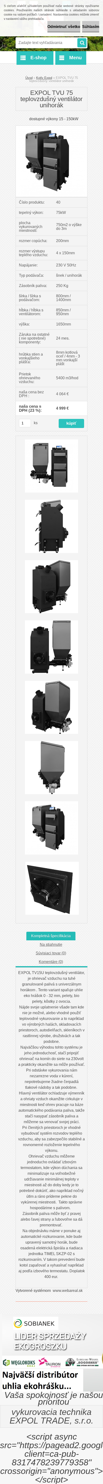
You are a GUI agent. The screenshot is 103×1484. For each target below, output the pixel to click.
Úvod (29, 78)
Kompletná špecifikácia (51, 936)
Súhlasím (90, 27)
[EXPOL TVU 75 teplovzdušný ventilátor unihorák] (51, 127)
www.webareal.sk (68, 1291)
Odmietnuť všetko (63, 27)
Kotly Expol (44, 78)
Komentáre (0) (51, 962)
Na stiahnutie (51, 944)
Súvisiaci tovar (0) (51, 953)
